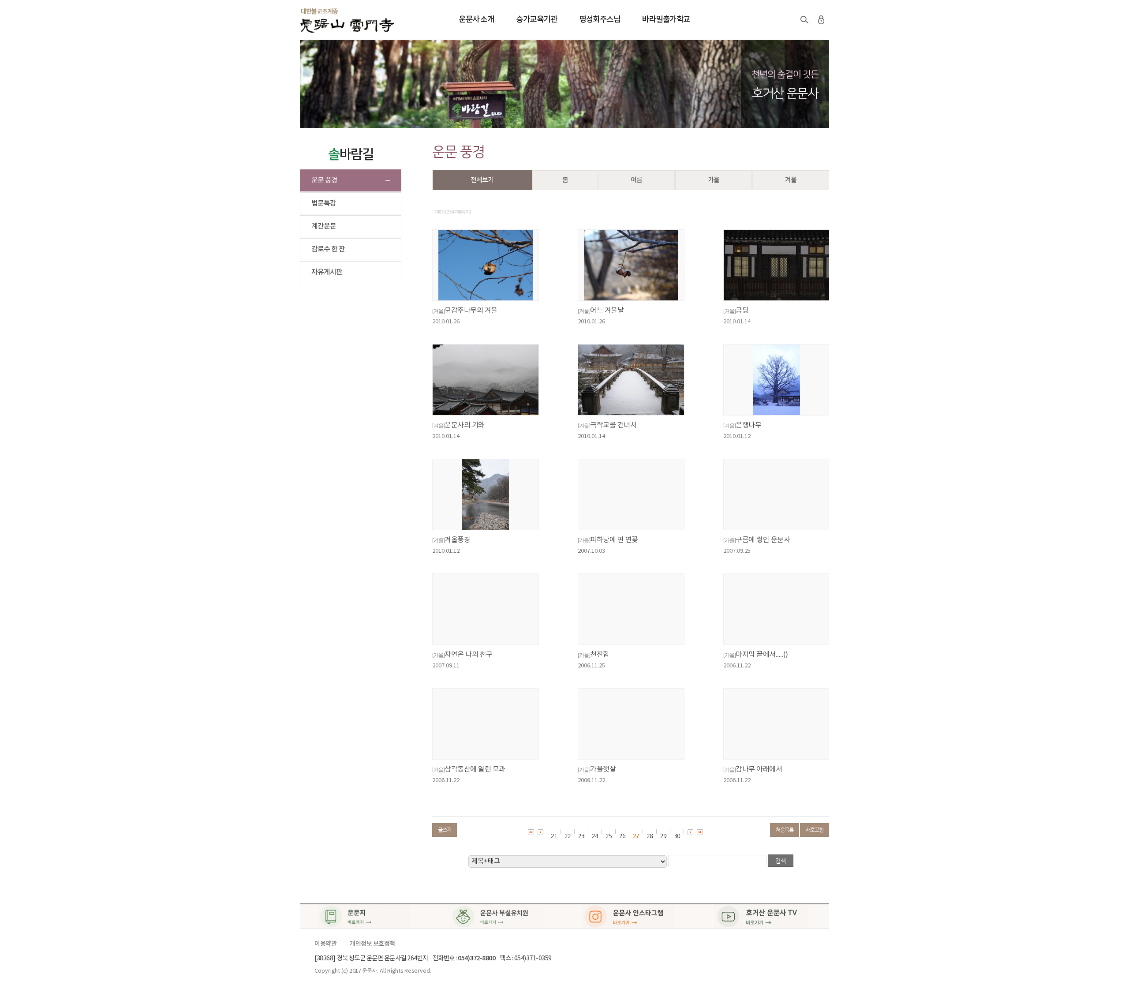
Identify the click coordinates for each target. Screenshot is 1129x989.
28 (650, 835)
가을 (713, 180)
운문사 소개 (476, 19)
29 (663, 835)
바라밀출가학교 (666, 19)
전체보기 (482, 180)
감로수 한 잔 (328, 249)
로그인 (821, 20)
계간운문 (323, 226)
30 (677, 835)
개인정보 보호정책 (372, 944)
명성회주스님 (599, 19)
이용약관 (325, 944)
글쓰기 (444, 830)
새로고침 (814, 830)
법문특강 (323, 203)
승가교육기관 (536, 19)
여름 (636, 180)
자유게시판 (326, 272)
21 (554, 835)
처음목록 (784, 830)
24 (595, 835)
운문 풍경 (324, 180)
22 (567, 835)
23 (581, 835)
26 (622, 835)
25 (609, 835)
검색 (804, 20)
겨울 (790, 180)
